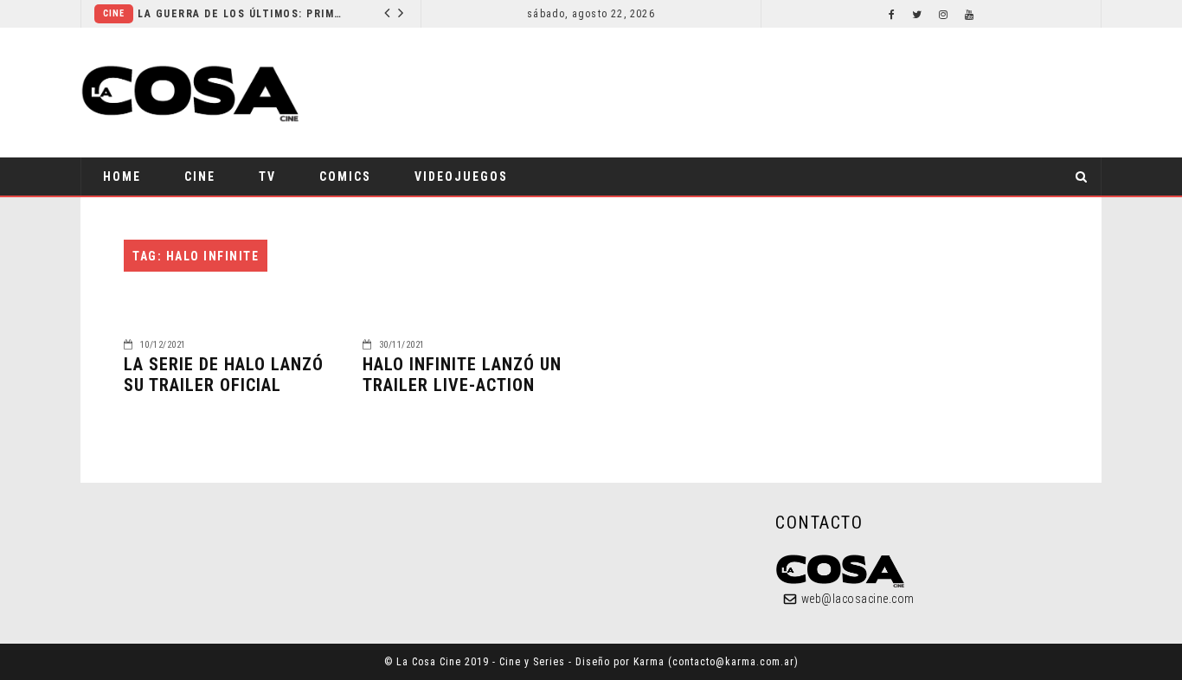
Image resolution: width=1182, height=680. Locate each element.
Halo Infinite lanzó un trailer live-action (462, 374)
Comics (345, 176)
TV (267, 176)
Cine (114, 13)
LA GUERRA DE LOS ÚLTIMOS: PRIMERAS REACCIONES (242, 14)
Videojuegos (461, 176)
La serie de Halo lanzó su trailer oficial (224, 374)
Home (122, 176)
